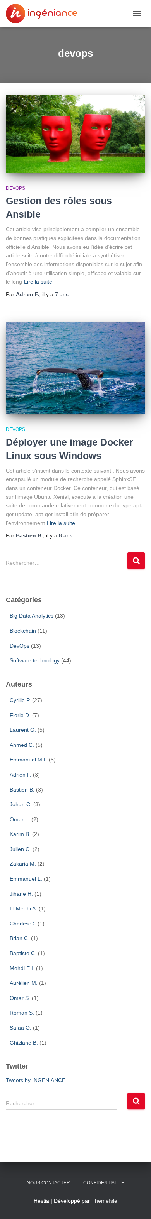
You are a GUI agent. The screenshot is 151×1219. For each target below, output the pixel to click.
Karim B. (20, 834)
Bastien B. (22, 790)
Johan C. (21, 804)
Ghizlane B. (24, 1043)
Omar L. (20, 819)
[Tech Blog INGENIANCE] (44, 13)
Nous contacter (48, 1182)
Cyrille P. (20, 700)
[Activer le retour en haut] (136, 1186)
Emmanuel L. (26, 879)
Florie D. (20, 715)
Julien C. (20, 849)
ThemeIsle (104, 1201)
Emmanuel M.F (28, 759)
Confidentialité (103, 1182)
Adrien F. (20, 775)
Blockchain (23, 631)
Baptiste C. (23, 953)
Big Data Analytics (31, 616)
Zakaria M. (23, 864)
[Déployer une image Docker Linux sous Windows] (75, 368)
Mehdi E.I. (22, 968)
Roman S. (22, 1013)
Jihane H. (21, 894)
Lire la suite (38, 282)
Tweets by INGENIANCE (35, 1080)
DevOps (15, 188)
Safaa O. (20, 1028)
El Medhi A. (23, 908)
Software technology (35, 660)
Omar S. (20, 998)
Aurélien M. (24, 983)
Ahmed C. (22, 745)
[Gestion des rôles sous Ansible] (75, 134)
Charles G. (23, 923)
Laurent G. (23, 730)
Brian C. (19, 938)
